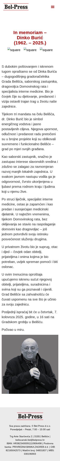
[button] (53, 7)
